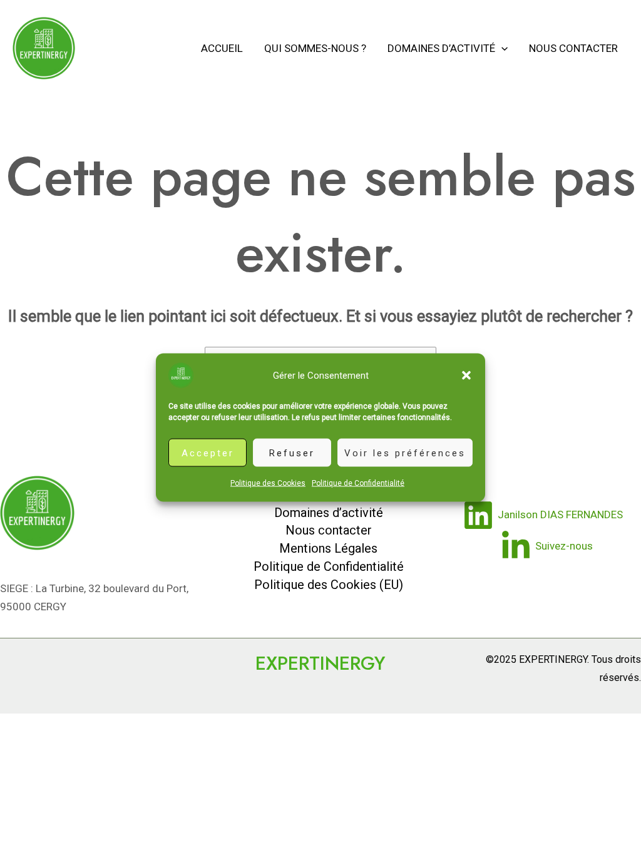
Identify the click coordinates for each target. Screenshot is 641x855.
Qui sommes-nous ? (315, 48)
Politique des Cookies (267, 483)
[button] (466, 375)
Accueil (222, 48)
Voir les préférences (405, 452)
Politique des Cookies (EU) (328, 584)
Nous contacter (573, 48)
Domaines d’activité (441, 48)
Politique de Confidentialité (358, 483)
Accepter (208, 452)
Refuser (292, 452)
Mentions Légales (328, 548)
